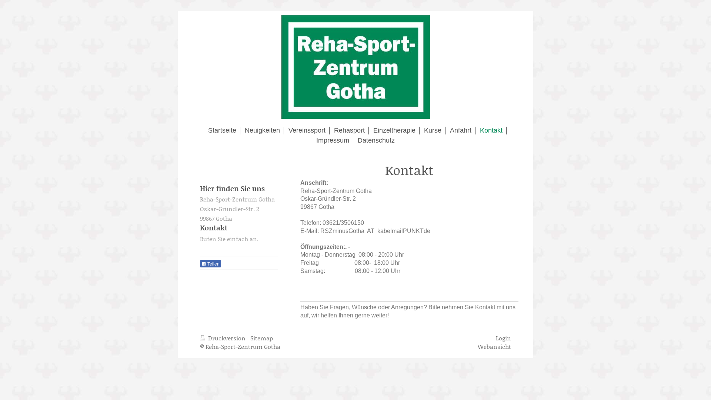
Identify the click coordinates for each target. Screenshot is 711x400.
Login (503, 338)
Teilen (213, 264)
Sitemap (261, 338)
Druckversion (227, 338)
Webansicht (494, 346)
